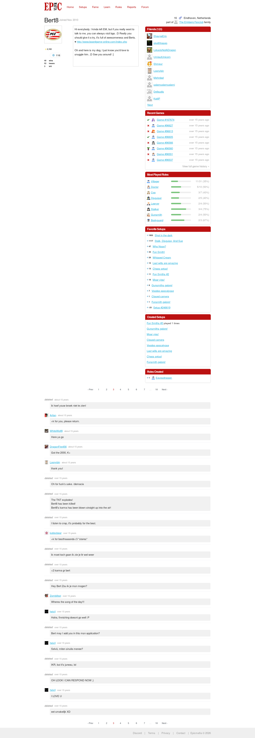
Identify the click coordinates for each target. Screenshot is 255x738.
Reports (131, 7)
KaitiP (157, 98)
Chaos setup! (160, 268)
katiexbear (56, 533)
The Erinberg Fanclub (191, 22)
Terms (151, 733)
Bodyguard (157, 220)
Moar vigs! (159, 279)
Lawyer (155, 203)
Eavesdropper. (164, 377)
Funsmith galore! (161, 302)
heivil (53, 611)
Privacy (166, 733)
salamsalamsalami (164, 84)
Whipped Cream (162, 257)
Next (150, 105)
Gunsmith (156, 214)
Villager (155, 181)
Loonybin (159, 71)
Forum (145, 7)
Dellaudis (159, 91)
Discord (137, 733)
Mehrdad (159, 77)
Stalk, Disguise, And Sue (169, 241)
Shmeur (158, 64)
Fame (95, 7)
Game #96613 (165, 131)
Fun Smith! (159, 252)
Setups (83, 7)
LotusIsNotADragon (165, 50)
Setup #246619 (161, 307)
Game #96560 (165, 148)
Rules (118, 7)
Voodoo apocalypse (163, 291)
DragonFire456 (58, 446)
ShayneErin (160, 36)
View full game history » (195, 166)
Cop (153, 192)
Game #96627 (165, 125)
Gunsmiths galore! (162, 285)
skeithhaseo (160, 43)
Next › (164, 389)
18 (156, 389)
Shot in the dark (163, 235)
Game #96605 (165, 137)
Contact (180, 733)
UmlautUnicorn (162, 57)
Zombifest (55, 595)
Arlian (53, 415)
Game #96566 (165, 142)
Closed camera (160, 296)
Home (70, 7)
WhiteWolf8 (56, 431)
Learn (107, 7)
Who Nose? (159, 246)
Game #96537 (165, 160)
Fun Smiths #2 (161, 274)
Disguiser (156, 198)
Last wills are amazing (165, 263)
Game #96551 (165, 154)
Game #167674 (165, 119)
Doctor (155, 187)
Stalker (155, 209)
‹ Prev (90, 389)
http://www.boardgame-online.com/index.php (102, 41)
